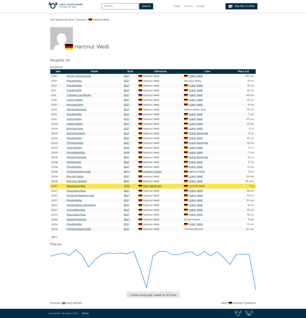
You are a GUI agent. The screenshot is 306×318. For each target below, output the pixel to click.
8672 (127, 172)
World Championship (79, 76)
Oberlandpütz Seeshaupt (81, 205)
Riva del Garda (75, 176)
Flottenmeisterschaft (79, 172)
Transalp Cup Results (79, 95)
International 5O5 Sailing (239, 313)
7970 (127, 186)
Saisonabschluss (76, 191)
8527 (126, 76)
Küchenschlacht (76, 133)
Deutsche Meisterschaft (80, 195)
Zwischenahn (74, 119)
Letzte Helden (75, 100)
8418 (126, 148)
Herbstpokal (74, 162)
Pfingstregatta (75, 143)
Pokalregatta (74, 81)
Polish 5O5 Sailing (250, 313)
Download (56, 67)
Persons (188, 6)
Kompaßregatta (76, 152)
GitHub (85, 313)
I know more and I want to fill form (153, 295)
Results (201, 6)
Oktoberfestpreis (76, 109)
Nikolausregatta (76, 186)
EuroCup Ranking (77, 181)
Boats (177, 6)
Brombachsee (75, 105)
